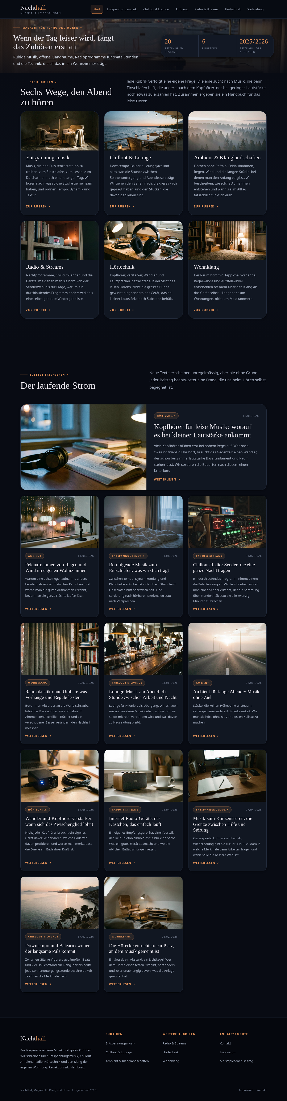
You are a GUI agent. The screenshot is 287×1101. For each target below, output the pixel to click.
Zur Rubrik (36, 206)
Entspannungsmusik (121, 9)
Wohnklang (256, 9)
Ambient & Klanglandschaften (227, 157)
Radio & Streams (206, 9)
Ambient (182, 9)
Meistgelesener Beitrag (236, 1061)
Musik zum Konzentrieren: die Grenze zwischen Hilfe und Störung (222, 824)
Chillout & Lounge (156, 9)
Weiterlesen (165, 479)
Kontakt (225, 1043)
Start (96, 9)
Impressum (228, 1052)
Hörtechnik (233, 9)
